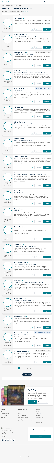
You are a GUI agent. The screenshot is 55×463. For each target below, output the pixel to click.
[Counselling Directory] (7, 1)
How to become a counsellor (25, 420)
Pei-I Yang (18, 280)
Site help (3, 417)
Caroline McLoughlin (21, 333)
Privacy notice (39, 422)
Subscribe (32, 402)
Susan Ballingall (20, 35)
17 (34, 368)
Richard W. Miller (20, 89)
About (37, 411)
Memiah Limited (32, 456)
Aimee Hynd (19, 107)
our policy (25, 11)
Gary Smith (18, 244)
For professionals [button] (22, 409)
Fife (16, 5)
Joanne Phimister (20, 157)
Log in (19, 413)
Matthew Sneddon (21, 351)
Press (37, 420)
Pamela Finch (19, 139)
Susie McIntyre (20, 227)
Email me (38, 29)
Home (3, 5)
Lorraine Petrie (19, 173)
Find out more (42, 402)
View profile (47, 29)
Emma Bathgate (20, 317)
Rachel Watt (19, 209)
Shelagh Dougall (20, 53)
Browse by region (10, 5)
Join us (20, 411)
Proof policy (21, 419)
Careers (38, 413)
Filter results (27, 374)
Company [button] (38, 409)
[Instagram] (5, 440)
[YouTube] (11, 440)
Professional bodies (23, 417)
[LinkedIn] (13, 440)
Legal (37, 419)
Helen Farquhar (20, 71)
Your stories (4, 415)
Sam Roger (18, 18)
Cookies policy (39, 417)
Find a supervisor (22, 415)
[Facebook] (2, 440)
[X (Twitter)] (8, 440)
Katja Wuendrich (20, 262)
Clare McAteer (19, 122)
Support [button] (3, 409)
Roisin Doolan (19, 191)
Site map (3, 419)
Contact (38, 415)
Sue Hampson (19, 299)
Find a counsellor (5, 411)
